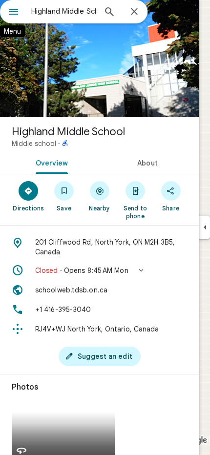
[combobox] (63, 11)
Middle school (34, 143)
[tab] (50, 162)
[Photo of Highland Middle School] (99, 58)
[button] (99, 270)
